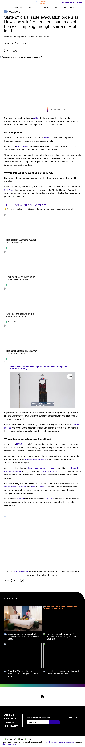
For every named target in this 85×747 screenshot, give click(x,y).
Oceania (42, 487)
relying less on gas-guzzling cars (41, 468)
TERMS (9, 722)
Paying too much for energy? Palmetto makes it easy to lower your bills (61, 636)
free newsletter (21, 572)
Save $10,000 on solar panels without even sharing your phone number (23, 673)
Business (56, 7)
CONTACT (11, 726)
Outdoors (69, 7)
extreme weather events (35, 459)
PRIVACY (10, 719)
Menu (80, 3)
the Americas (10, 487)
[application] (42, 390)
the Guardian (22, 146)
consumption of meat (49, 471)
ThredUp (48, 499)
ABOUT (9, 715)
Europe (22, 487)
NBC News (9, 190)
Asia (33, 487)
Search (69, 3)
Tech (46, 7)
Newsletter (16, 7)
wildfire (36, 118)
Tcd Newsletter (38, 718)
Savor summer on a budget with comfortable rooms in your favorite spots (23, 636)
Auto (37, 7)
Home (28, 7)
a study (20, 499)
